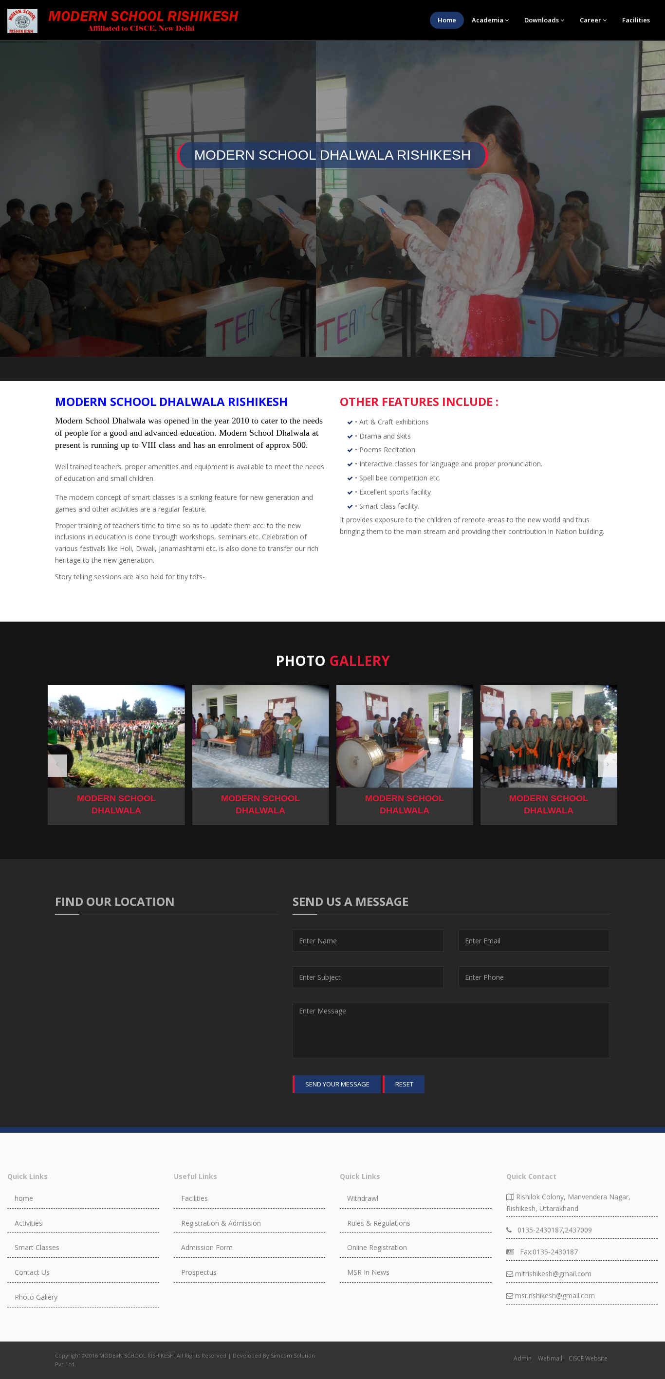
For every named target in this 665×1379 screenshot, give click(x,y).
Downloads (541, 20)
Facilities (636, 20)
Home (447, 20)
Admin (523, 1358)
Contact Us (32, 1272)
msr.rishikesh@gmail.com (554, 1295)
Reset (404, 1084)
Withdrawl (362, 1198)
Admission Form (207, 1247)
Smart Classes (37, 1247)
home (24, 1198)
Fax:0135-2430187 (546, 1251)
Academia (487, 20)
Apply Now (333, 256)
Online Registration (377, 1247)
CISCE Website (588, 1358)
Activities (28, 1223)
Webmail (550, 1358)
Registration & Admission (221, 1223)
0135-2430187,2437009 (552, 1229)
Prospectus (199, 1272)
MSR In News (368, 1272)
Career (590, 20)
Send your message (337, 1084)
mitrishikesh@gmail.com (552, 1273)
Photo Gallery (36, 1297)
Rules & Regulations (378, 1223)
